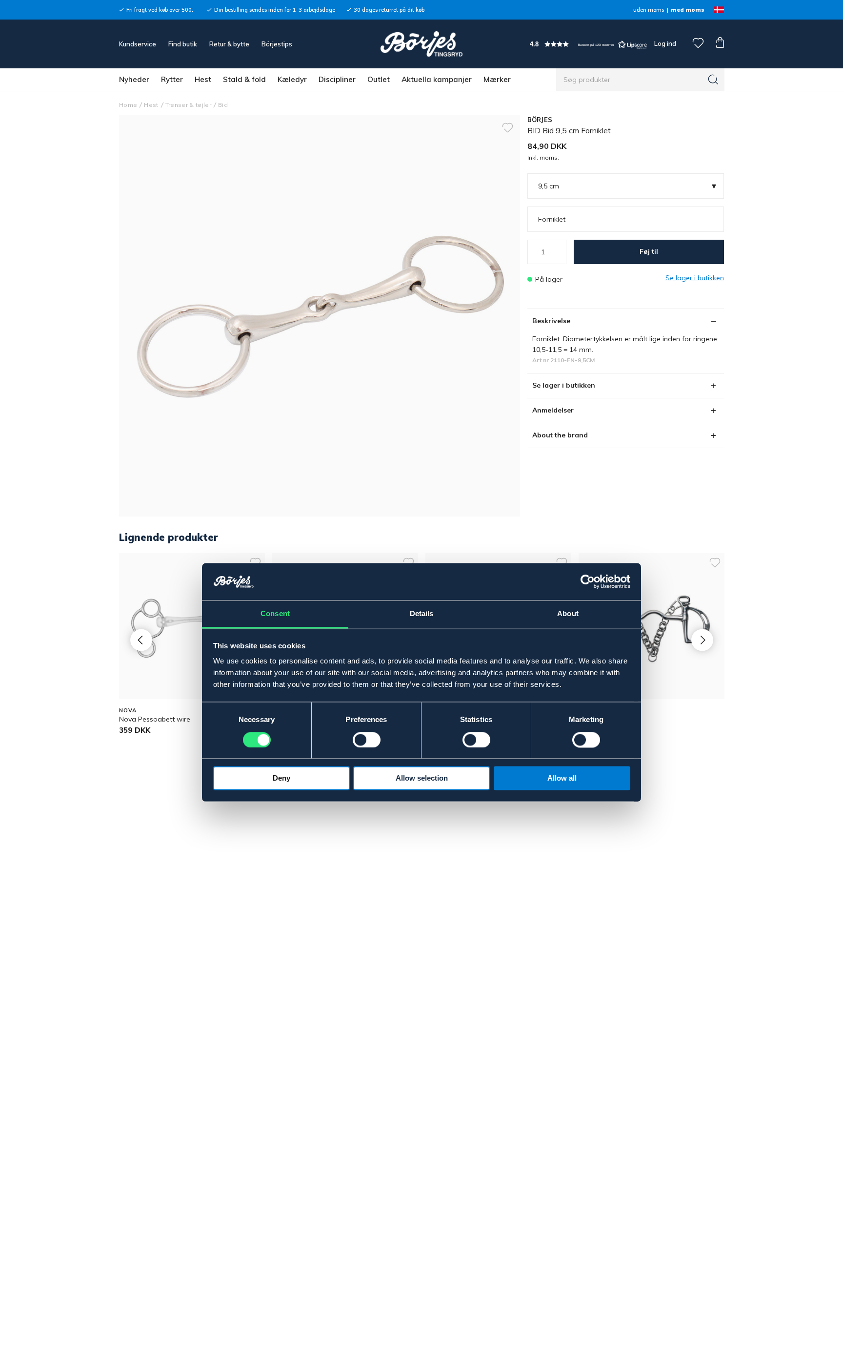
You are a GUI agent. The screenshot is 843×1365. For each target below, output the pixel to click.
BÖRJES (540, 120)
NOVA (128, 710)
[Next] (702, 640)
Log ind (665, 43)
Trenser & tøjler (188, 104)
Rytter (172, 79)
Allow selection (422, 778)
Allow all (562, 778)
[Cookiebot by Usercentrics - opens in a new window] (587, 582)
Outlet (378, 79)
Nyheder (134, 79)
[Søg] (713, 79)
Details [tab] (422, 614)
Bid (223, 104)
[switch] (367, 740)
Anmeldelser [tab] (553, 410)
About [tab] (568, 614)
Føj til (649, 251)
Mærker (497, 79)
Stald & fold (244, 79)
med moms (687, 9)
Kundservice (137, 44)
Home (128, 104)
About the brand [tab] (560, 435)
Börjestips (276, 44)
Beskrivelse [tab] (551, 320)
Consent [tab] (275, 614)
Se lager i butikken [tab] (563, 385)
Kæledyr (292, 79)
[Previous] (141, 640)
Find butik (182, 44)
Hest (203, 79)
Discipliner (337, 79)
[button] (588, 44)
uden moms (648, 9)
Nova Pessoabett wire (154, 719)
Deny (281, 778)
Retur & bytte (229, 44)
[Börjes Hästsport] (421, 44)
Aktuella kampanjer (436, 79)
